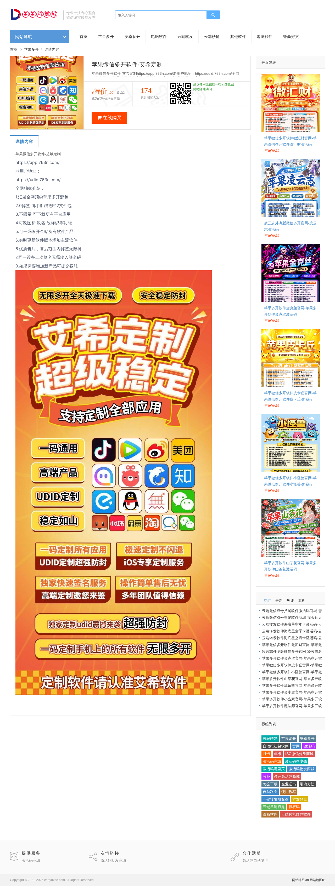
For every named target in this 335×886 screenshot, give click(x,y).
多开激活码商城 (287, 776)
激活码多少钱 (296, 761)
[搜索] (213, 15)
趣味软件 (264, 36)
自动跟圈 (270, 792)
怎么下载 (270, 784)
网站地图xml (301, 880)
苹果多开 (106, 36)
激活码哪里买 (274, 769)
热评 (290, 600)
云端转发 (185, 36)
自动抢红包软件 (275, 746)
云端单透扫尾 (274, 807)
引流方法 (307, 784)
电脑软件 (159, 36)
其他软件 (238, 36)
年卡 (277, 754)
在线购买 (112, 117)
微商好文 (291, 36)
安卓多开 (132, 36)
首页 (83, 36)
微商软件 (270, 814)
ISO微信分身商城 (299, 754)
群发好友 (299, 799)
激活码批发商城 (301, 769)
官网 (296, 746)
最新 (279, 600)
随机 (301, 600)
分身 (266, 776)
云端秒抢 (212, 36)
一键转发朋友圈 (275, 799)
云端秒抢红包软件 (296, 814)
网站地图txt (317, 880)
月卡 (266, 754)
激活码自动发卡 (255, 860)
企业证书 (288, 784)
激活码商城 (272, 761)
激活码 (309, 746)
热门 (267, 600)
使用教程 (288, 792)
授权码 (294, 807)
